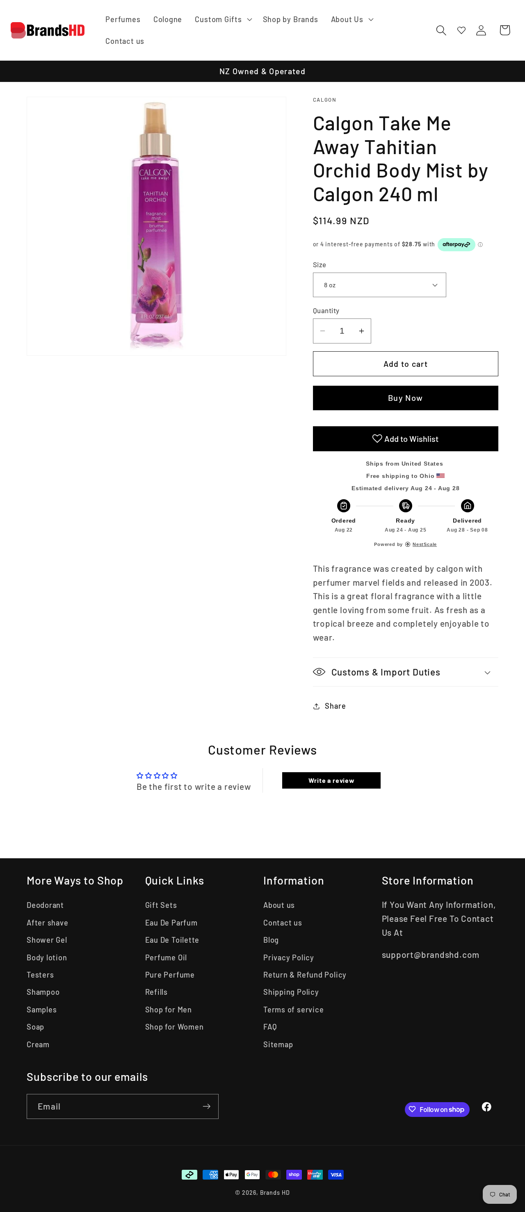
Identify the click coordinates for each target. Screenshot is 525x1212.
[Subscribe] (206, 1106)
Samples (42, 1009)
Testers (40, 974)
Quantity (326, 310)
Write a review (331, 780)
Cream (38, 1044)
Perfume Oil (166, 957)
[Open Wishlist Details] (461, 30)
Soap (35, 1026)
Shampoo (43, 991)
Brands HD (275, 1192)
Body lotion (47, 957)
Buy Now (405, 397)
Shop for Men (168, 1009)
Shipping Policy (291, 991)
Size (319, 264)
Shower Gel (47, 939)
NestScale (425, 544)
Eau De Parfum (171, 922)
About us (279, 905)
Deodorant (45, 905)
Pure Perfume (170, 974)
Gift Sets (161, 905)
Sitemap (278, 1044)
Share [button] (335, 705)
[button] (222, 19)
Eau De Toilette (172, 939)
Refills (156, 991)
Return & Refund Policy (305, 974)
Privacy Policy (288, 957)
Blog (271, 939)
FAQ (270, 1026)
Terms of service (293, 1009)
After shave (47, 922)
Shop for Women (174, 1026)
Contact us (282, 922)
